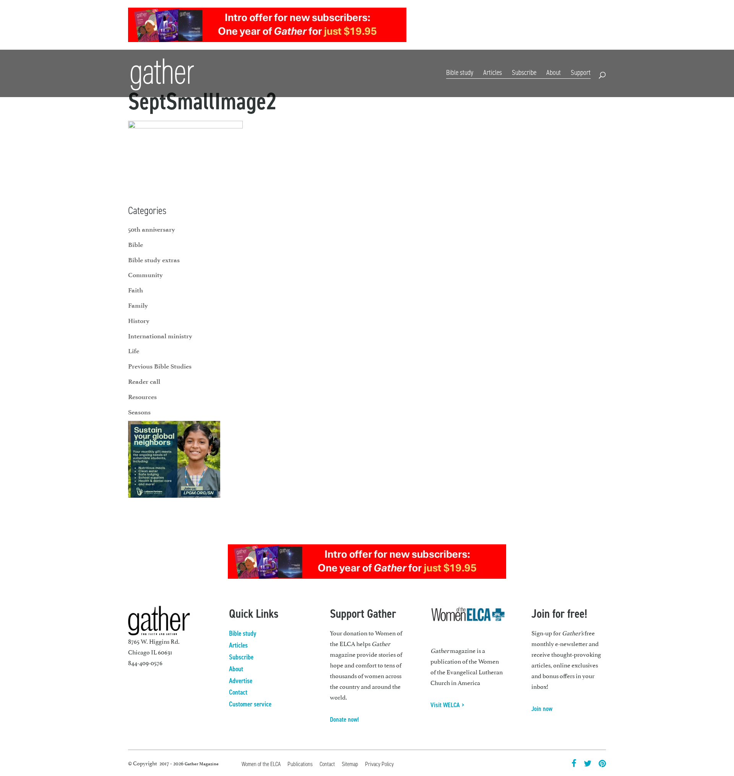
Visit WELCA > (447, 705)
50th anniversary (151, 229)
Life (133, 351)
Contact (597, 26)
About (553, 72)
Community (145, 275)
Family (138, 305)
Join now (541, 709)
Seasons (139, 412)
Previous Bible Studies (160, 366)
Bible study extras (154, 260)
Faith (135, 290)
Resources (569, 26)
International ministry (160, 336)
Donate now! (344, 719)
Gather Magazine (202, 763)
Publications (300, 764)
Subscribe (517, 26)
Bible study (459, 72)
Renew (543, 26)
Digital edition (482, 26)
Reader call (144, 381)
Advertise (240, 680)
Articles (492, 72)
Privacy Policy (379, 764)
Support (581, 72)
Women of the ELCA (261, 764)
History (138, 321)
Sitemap (350, 764)
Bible (135, 244)
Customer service (250, 704)
